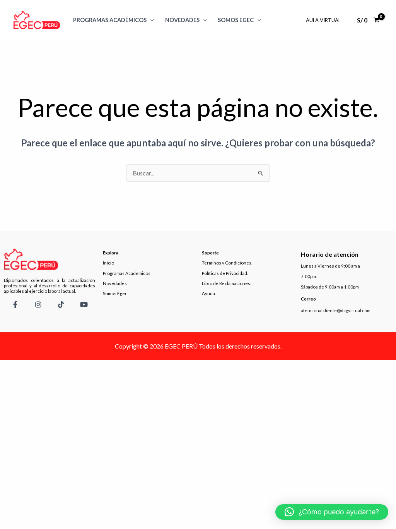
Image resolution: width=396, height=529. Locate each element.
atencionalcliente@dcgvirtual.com (335, 310)
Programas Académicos (110, 20)
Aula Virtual (323, 20)
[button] (331, 512)
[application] (150, 20)
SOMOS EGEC (236, 20)
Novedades (182, 20)
